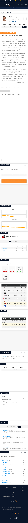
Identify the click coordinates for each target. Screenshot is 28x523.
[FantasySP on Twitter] (9, 513)
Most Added (4, 456)
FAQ (22, 487)
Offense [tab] (3, 264)
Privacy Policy (14, 495)
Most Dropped (12, 456)
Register (5, 492)
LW (13, 241)
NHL (1, 10)
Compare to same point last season (14, 29)
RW (16, 241)
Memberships (6, 496)
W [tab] (4, 314)
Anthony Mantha (5, 464)
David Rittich (4, 248)
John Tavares (5, 460)
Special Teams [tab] (10, 264)
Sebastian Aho (5, 469)
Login (25, 4)
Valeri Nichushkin (6, 473)
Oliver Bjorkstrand (6, 467)
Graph (13, 87)
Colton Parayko (6, 436)
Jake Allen (9, 12)
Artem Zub (5, 441)
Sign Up (14, 7)
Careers (14, 487)
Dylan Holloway (5, 478)
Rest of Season (14, 169)
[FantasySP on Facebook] (16, 513)
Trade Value (13, 21)
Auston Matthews (6, 471)
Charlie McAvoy (5, 475)
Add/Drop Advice (23, 352)
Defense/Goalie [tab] (19, 264)
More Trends (24, 452)
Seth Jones (4, 462)
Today (7, 169)
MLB (14, 426)
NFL (11, 426)
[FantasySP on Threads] (19, 513)
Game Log (8, 87)
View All (25, 165)
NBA (17, 426)
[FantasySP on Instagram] (12, 513)
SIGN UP (3, 356)
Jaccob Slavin (5, 480)
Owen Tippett (6, 447)
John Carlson (5, 482)
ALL (8, 426)
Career (19, 87)
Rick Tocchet (6, 430)
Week (2, 169)
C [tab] (1, 314)
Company (5, 487)
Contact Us (22, 491)
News (2, 87)
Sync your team (19, 0)
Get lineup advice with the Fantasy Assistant (15, 181)
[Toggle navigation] (2, 4)
